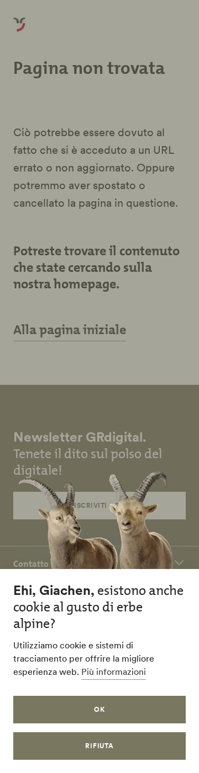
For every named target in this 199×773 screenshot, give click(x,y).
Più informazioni (113, 671)
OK (99, 709)
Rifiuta (99, 746)
